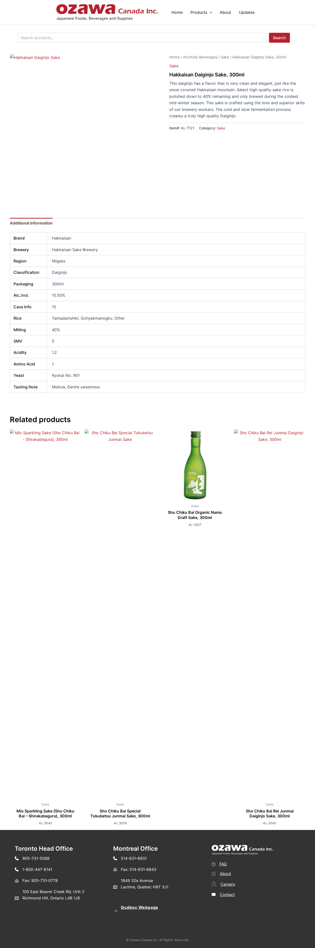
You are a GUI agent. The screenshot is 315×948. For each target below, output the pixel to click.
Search (279, 37)
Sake (225, 57)
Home (174, 57)
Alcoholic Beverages (200, 57)
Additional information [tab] (31, 223)
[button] (209, 12)
